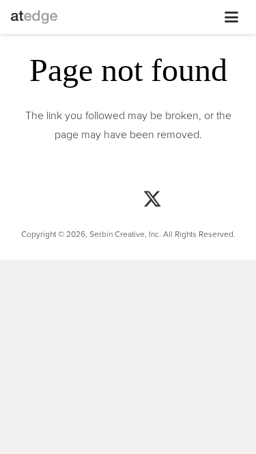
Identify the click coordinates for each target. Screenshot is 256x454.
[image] (34, 17)
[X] (152, 201)
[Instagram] (57, 201)
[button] (136, 17)
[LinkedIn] (200, 201)
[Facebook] (104, 201)
